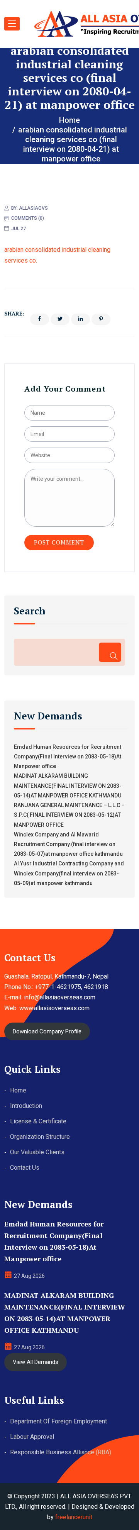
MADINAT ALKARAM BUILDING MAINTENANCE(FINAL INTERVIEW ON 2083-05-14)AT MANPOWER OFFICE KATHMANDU (68, 785)
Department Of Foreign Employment (58, 1421)
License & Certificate (38, 1121)
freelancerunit (73, 1517)
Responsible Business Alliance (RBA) (60, 1452)
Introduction (26, 1105)
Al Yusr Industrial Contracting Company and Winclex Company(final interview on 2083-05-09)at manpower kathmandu (69, 873)
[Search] (110, 652)
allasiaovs (33, 208)
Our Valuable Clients (37, 1152)
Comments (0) (27, 218)
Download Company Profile (47, 1031)
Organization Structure (40, 1136)
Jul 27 (18, 228)
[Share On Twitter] (60, 319)
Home (18, 1090)
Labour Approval (32, 1436)
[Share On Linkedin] (80, 319)
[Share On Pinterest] (101, 319)
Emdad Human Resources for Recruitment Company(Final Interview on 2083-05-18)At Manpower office (67, 756)
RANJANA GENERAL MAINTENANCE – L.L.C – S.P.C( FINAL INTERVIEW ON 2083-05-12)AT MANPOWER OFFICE (69, 815)
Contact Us (24, 1167)
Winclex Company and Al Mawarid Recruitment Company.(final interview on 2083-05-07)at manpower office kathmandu (68, 844)
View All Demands (35, 1362)
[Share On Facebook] (39, 319)
